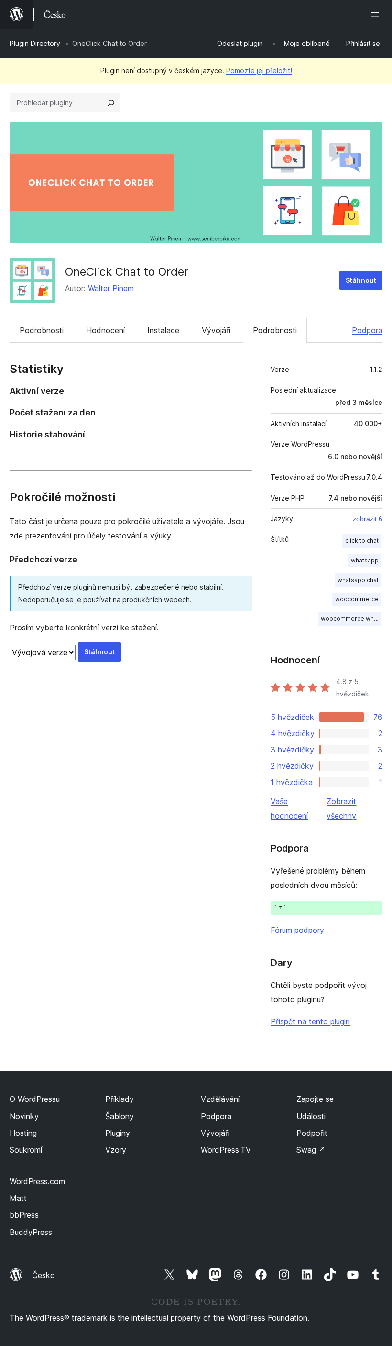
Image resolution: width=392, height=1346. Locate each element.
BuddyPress (31, 1232)
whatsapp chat (358, 579)
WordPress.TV (226, 1150)
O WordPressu (35, 1099)
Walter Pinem (111, 288)
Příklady (119, 1099)
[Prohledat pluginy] (110, 102)
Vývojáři (216, 330)
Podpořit (311, 1133)
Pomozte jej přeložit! (259, 71)
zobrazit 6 (367, 519)
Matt (18, 1198)
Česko (43, 1275)
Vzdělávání (220, 1099)
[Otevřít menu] (376, 14)
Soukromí (26, 1150)
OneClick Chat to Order (126, 272)
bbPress (24, 1215)
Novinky (24, 1116)
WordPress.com (37, 1181)
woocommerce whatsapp (351, 618)
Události (311, 1116)
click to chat (362, 540)
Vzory (115, 1150)
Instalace (163, 330)
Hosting (23, 1133)
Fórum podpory (297, 930)
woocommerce (357, 599)
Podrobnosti (42, 330)
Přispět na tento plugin (310, 1021)
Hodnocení (105, 330)
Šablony (119, 1116)
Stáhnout (361, 280)
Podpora (367, 330)
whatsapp (365, 560)
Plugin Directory (35, 43)
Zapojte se (315, 1099)
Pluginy (117, 1133)
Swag (311, 1150)
